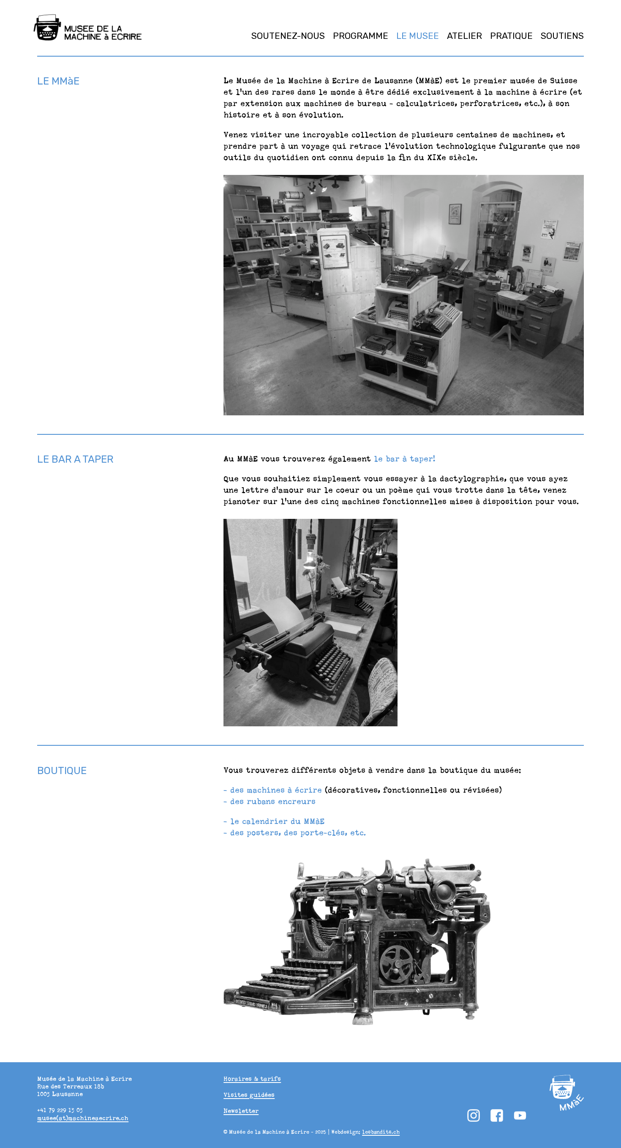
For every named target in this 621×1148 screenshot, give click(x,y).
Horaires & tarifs (252, 1079)
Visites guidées (249, 1095)
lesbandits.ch (381, 1132)
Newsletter (241, 1111)
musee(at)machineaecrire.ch (82, 1118)
